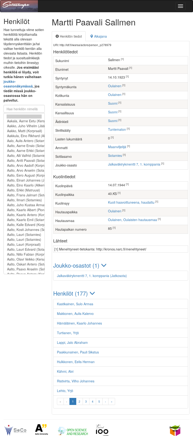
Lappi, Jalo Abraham (72, 342)
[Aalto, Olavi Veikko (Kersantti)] (24, 259)
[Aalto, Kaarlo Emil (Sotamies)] (24, 219)
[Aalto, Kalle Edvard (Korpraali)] (24, 224)
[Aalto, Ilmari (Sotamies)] (24, 200)
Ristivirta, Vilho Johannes (75, 381)
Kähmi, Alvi (65, 371)
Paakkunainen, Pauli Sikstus (78, 352)
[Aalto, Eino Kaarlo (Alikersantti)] (24, 185)
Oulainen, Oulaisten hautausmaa (132, 219)
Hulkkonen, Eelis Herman (76, 361)
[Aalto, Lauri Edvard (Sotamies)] (24, 249)
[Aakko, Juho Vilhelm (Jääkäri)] (24, 125)
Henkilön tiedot (70, 36)
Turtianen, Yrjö (68, 332)
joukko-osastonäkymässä (18, 83)
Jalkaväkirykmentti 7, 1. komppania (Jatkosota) (92, 275)
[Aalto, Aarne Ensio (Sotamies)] (24, 145)
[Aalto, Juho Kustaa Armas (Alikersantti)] (24, 204)
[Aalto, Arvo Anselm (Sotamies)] (24, 170)
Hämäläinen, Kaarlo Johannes (79, 323)
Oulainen (114, 85)
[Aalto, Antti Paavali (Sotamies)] (24, 160)
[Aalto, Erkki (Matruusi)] (24, 190)
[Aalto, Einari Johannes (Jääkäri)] (24, 180)
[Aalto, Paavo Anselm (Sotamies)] (24, 269)
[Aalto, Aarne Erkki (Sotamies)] (24, 150)
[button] (120, 265)
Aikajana (100, 36)
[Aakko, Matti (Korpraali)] (24, 130)
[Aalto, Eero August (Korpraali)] (24, 175)
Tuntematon (117, 129)
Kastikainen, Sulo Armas (75, 303)
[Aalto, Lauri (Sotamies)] (24, 234)
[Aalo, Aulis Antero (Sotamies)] (24, 140)
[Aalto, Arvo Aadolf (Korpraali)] (24, 165)
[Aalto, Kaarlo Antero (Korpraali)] (24, 214)
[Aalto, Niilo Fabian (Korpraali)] (24, 254)
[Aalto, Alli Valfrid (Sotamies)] (24, 155)
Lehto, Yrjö (65, 390)
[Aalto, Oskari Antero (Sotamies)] (24, 264)
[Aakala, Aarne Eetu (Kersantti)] (24, 121)
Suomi (112, 103)
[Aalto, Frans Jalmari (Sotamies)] (24, 195)
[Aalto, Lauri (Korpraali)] (24, 244)
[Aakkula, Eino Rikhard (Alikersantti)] (24, 135)
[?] (24, 117)
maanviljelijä (117, 146)
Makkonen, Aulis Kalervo (75, 313)
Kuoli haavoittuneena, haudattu (131, 202)
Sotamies (115, 155)
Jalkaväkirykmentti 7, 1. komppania (134, 164)
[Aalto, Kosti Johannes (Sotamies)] (24, 229)
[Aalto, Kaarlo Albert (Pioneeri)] (24, 209)
